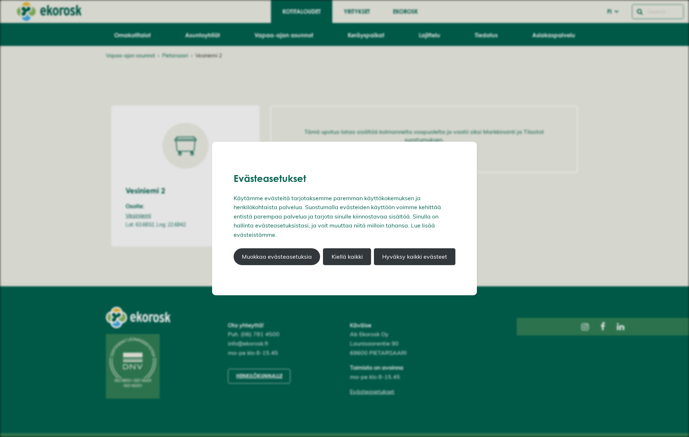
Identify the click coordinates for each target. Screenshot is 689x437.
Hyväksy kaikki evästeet (414, 256)
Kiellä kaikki (347, 256)
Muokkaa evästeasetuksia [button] (277, 256)
